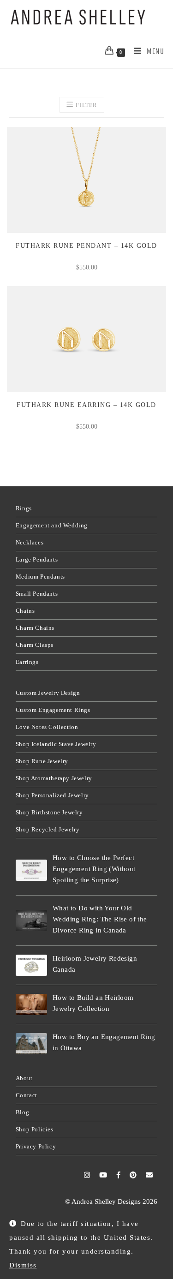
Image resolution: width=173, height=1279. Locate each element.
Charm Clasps (35, 644)
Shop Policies (35, 1129)
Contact (26, 1095)
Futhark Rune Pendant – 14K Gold (86, 246)
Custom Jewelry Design (48, 692)
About (24, 1078)
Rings (24, 508)
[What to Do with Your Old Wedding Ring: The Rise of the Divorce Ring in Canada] (31, 920)
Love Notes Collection (47, 726)
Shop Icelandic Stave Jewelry (56, 744)
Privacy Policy (36, 1146)
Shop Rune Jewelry (42, 761)
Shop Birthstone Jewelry (49, 812)
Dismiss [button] (23, 1265)
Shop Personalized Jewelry (52, 795)
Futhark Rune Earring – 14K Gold (86, 405)
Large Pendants (37, 559)
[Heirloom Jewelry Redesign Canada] (31, 965)
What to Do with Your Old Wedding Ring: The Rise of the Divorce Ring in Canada (100, 919)
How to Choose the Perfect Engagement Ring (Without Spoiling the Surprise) (94, 869)
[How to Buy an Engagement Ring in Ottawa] (31, 1043)
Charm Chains (35, 627)
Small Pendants (37, 593)
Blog (22, 1112)
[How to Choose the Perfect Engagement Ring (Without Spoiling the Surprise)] (31, 870)
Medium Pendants (40, 576)
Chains (25, 610)
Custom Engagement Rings (53, 709)
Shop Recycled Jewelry (48, 829)
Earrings (27, 661)
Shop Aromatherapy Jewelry (54, 778)
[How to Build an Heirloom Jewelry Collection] (31, 1004)
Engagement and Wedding (52, 525)
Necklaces (29, 542)
